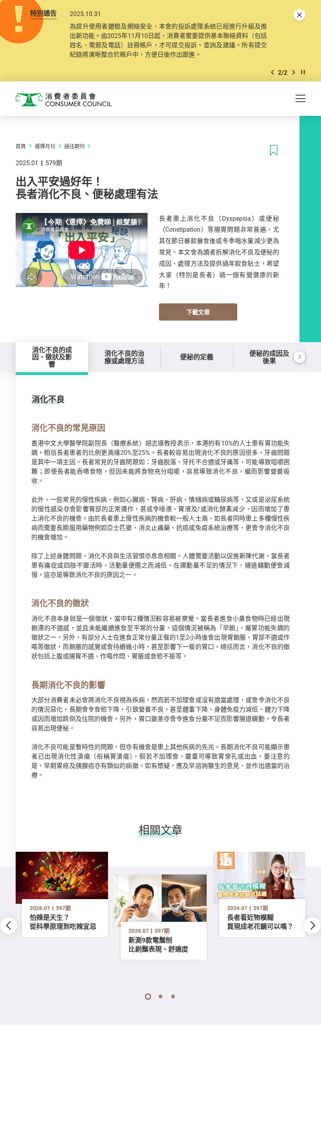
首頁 (21, 146)
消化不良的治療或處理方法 (124, 357)
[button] (272, 72)
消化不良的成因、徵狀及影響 (52, 357)
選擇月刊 (45, 146)
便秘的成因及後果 (269, 357)
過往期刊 (74, 146)
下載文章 (198, 312)
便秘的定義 (196, 356)
